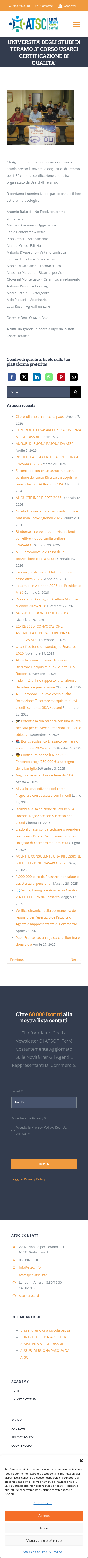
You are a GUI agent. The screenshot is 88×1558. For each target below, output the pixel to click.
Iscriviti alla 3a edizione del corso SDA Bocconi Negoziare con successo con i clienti (45, 816)
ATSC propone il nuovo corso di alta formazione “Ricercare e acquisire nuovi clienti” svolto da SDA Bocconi (46, 701)
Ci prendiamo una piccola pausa (40, 416)
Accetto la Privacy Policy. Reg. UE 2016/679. (41, 1130)
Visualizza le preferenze (44, 1540)
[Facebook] (12, 377)
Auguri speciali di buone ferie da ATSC (45, 775)
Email (17, 1091)
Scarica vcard (29, 1295)
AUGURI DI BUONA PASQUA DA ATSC (44, 443)
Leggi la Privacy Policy (28, 1179)
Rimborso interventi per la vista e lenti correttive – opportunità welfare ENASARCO (45, 538)
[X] (24, 377)
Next (74, 959)
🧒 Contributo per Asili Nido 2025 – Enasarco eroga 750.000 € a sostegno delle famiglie (45, 761)
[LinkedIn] (37, 377)
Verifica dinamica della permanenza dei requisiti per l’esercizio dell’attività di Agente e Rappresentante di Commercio (46, 917)
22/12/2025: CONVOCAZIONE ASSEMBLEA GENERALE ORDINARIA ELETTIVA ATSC (43, 633)
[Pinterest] (61, 377)
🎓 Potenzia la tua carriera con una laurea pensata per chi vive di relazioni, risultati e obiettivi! (48, 728)
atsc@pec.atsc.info (33, 1275)
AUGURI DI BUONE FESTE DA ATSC (42, 612)
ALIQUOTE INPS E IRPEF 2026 (38, 497)
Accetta (44, 1516)
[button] (81, 1461)
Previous (17, 959)
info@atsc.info (30, 1267)
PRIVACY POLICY (52, 1551)
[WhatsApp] (49, 377)
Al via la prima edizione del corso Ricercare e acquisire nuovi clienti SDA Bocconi (45, 667)
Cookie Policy (31, 1551)
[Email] (74, 377)
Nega (44, 1528)
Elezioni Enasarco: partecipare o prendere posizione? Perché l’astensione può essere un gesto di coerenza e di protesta (48, 836)
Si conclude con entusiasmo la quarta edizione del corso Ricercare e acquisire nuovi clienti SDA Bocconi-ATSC (46, 477)
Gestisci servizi (43, 1503)
